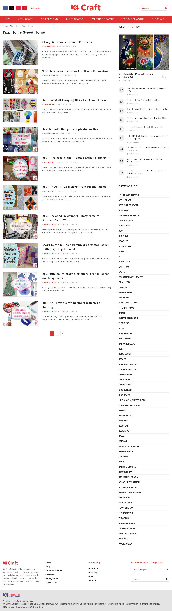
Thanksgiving (126, 513)
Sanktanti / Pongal (129, 477)
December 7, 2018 (65, 46)
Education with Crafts (131, 277)
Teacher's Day (126, 507)
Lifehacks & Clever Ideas (132, 400)
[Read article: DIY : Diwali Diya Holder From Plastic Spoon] (20, 197)
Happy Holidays (127, 343)
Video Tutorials (127, 533)
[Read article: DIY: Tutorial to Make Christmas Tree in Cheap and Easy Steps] (20, 284)
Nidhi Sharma (49, 75)
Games (122, 313)
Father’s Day (125, 292)
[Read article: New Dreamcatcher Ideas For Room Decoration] (20, 81)
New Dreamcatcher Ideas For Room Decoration (75, 71)
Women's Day (125, 543)
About (48, 562)
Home (5, 26)
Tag (12, 26)
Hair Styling (125, 333)
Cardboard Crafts (129, 215)
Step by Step (125, 502)
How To (122, 359)
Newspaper (124, 430)
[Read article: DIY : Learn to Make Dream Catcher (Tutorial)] (20, 168)
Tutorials (158, 19)
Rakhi (121, 461)
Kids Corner (125, 390)
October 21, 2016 (64, 133)
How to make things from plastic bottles (70, 129)
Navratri (123, 420)
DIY (8, 19)
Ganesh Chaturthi (128, 318)
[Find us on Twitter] (11, 8)
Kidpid (91, 576)
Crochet (123, 241)
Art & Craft (25, 19)
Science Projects (128, 487)
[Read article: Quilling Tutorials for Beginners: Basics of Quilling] (20, 313)
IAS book (92, 580)
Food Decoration (128, 302)
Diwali (122, 251)
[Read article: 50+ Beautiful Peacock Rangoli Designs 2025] (144, 52)
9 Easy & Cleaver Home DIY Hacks (67, 42)
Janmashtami (125, 374)
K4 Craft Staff (50, 224)
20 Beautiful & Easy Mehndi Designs (143, 100)
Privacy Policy (51, 578)
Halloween (125, 338)
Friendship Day (126, 307)
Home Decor (125, 354)
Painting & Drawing (102, 19)
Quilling (123, 456)
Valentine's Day (127, 528)
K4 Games (92, 572)
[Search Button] (166, 8)
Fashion (123, 287)
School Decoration (129, 482)
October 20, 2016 (65, 191)
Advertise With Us (53, 570)
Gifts (121, 328)
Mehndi (122, 410)
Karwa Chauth (126, 384)
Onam (121, 436)
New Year (123, 425)
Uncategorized (127, 523)
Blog (47, 566)
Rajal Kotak (49, 104)
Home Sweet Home (24, 26)
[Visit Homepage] (86, 8)
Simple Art (124, 497)
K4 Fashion (93, 568)
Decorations (125, 246)
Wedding (123, 538)
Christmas (124, 225)
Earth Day (124, 266)
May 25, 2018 (62, 104)
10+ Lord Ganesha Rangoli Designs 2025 (145, 127)
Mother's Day (126, 415)
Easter (122, 272)
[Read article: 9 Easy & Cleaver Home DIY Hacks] (20, 52)
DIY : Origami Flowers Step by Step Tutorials (147, 109)
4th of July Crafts (129, 195)
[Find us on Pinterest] (18, 8)
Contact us (50, 574)
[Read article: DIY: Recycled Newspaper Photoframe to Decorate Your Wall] (20, 226)
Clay (121, 230)
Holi (121, 348)
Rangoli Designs (127, 466)
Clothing (123, 236)
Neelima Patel (49, 162)
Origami (123, 441)
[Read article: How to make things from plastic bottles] (20, 139)
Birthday (123, 210)
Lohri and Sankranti (130, 405)
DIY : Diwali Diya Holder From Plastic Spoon (74, 186)
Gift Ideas (124, 323)
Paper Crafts (74, 19)
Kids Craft (124, 395)
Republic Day (125, 472)
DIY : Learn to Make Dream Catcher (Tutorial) (75, 157)
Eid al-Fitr (124, 282)
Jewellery (124, 379)
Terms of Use (51, 582)
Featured (124, 297)
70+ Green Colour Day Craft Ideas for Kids (146, 118)
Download (124, 261)
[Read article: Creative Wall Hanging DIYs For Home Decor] (20, 110)
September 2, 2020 (66, 224)
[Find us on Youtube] (24, 8)
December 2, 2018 (64, 75)
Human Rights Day (128, 364)
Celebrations (49, 19)
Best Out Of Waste (132, 19)
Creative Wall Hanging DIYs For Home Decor (74, 100)
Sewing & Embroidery (130, 492)
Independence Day (128, 369)
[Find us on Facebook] (5, 8)
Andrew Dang (49, 46)
